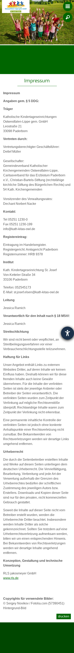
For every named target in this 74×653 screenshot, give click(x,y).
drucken (63, 616)
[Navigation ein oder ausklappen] (67, 6)
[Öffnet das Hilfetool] (67, 333)
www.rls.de (11, 578)
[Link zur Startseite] (16, 6)
